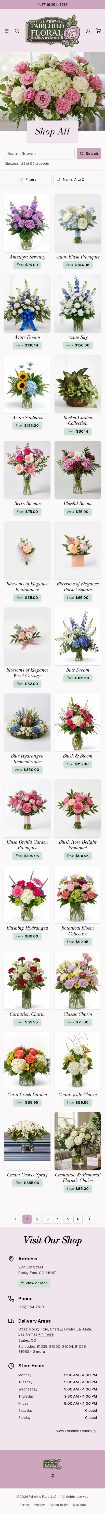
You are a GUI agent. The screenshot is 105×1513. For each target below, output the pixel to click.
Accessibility (59, 1505)
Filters (30, 179)
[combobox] (77, 179)
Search (92, 153)
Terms (24, 1505)
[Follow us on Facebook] (52, 1476)
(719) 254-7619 (55, 4)
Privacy (39, 1505)
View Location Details (74, 1431)
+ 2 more (37, 1351)
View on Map (36, 1283)
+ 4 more (46, 1334)
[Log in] (88, 30)
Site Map (79, 1505)
